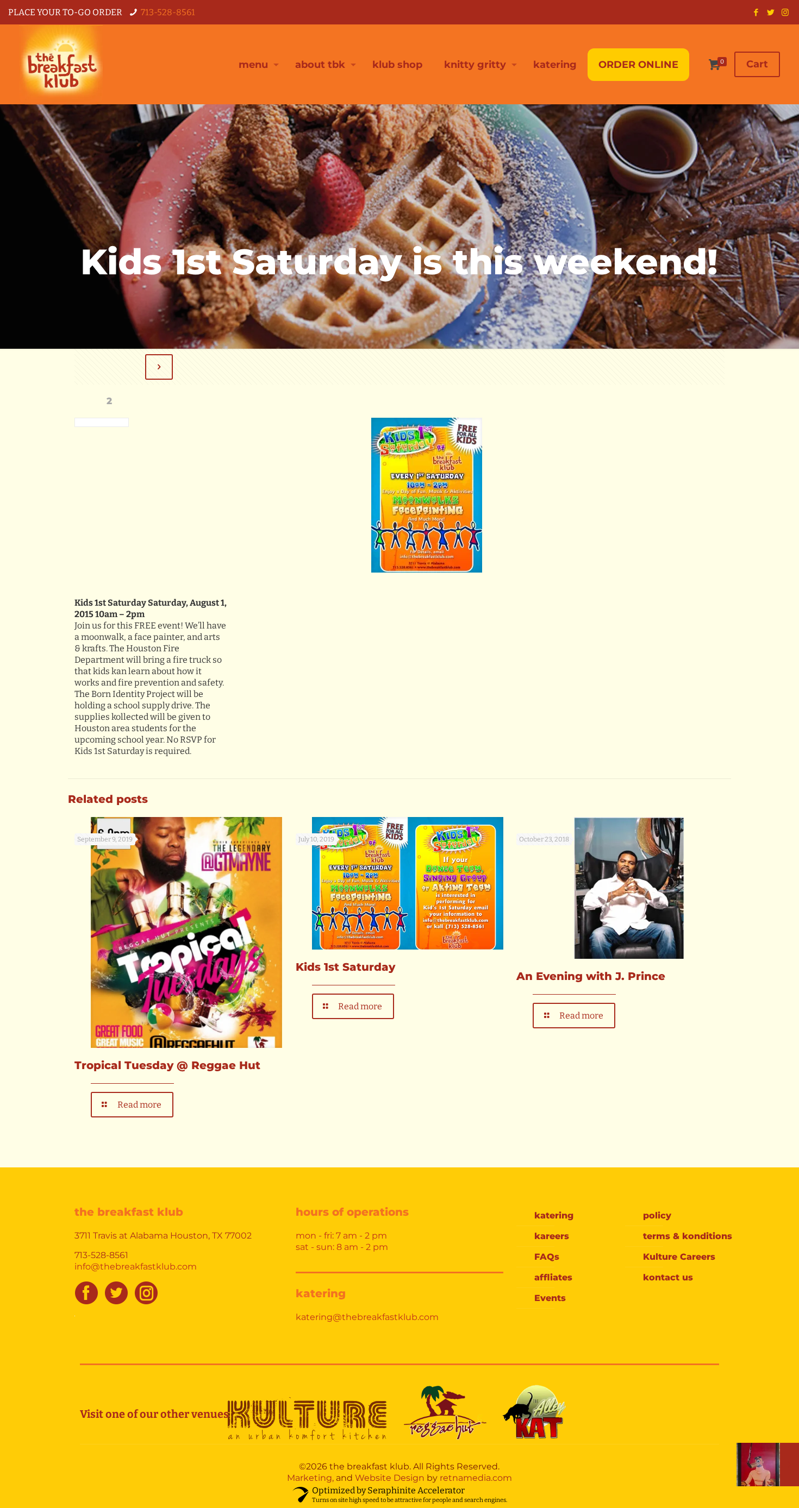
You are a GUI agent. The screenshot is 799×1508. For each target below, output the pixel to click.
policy (657, 1215)
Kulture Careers (679, 1257)
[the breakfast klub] (61, 64)
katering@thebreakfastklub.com (367, 1317)
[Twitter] (770, 12)
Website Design (390, 1478)
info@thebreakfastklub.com (135, 1266)
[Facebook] (755, 12)
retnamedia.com (476, 1478)
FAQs (546, 1257)
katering (553, 1215)
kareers (551, 1236)
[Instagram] (785, 12)
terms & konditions (687, 1236)
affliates (553, 1277)
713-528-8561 (168, 12)
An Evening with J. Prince (590, 976)
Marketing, (310, 1478)
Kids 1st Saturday (345, 966)
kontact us (668, 1277)
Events (550, 1298)
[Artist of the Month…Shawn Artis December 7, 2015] (767, 1464)
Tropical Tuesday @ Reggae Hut (167, 1065)
